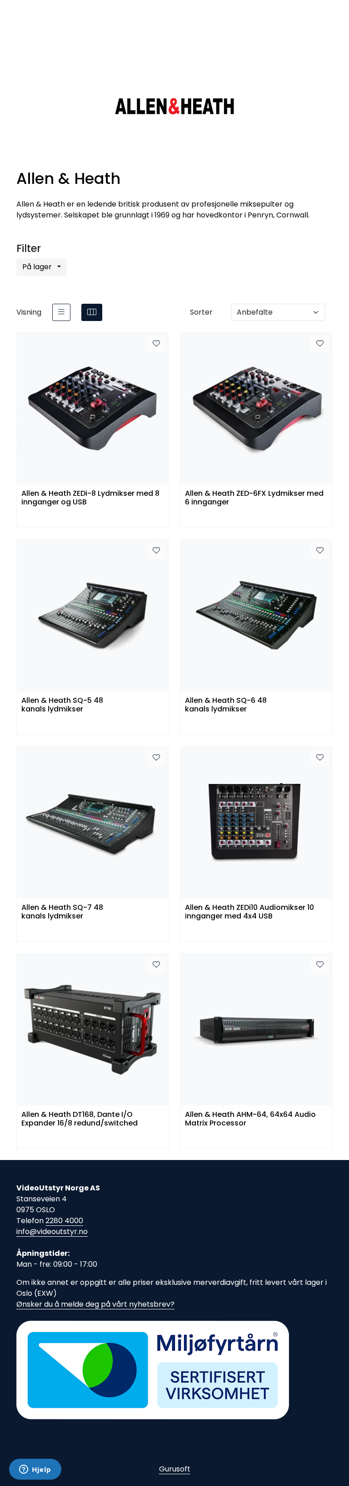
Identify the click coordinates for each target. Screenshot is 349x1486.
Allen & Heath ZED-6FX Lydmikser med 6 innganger (254, 498)
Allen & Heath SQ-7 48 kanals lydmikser (62, 912)
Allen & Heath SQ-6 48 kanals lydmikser (226, 705)
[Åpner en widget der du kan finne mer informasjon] (35, 1470)
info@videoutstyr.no (52, 1231)
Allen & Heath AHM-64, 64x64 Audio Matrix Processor (250, 1119)
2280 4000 (64, 1220)
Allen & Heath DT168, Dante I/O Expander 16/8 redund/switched (79, 1119)
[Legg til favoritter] (156, 344)
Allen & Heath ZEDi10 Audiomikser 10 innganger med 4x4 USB (249, 912)
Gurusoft (174, 1469)
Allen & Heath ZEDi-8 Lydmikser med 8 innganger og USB (90, 498)
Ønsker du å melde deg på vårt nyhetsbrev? (95, 1304)
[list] (61, 312)
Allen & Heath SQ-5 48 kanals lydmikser (62, 705)
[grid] (91, 312)
